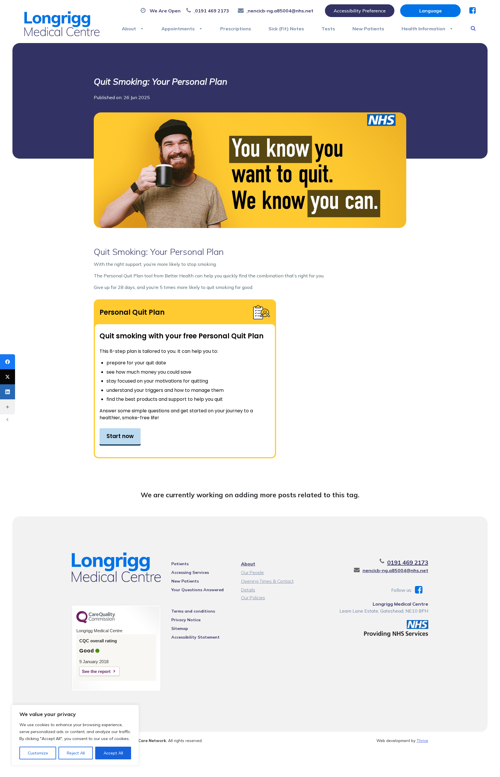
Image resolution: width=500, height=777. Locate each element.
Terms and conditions (193, 611)
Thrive (422, 740)
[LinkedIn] (7, 391)
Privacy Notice (186, 619)
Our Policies (253, 597)
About (129, 28)
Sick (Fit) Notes (286, 28)
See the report (96, 671)
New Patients (368, 28)
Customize (38, 753)
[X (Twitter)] (7, 376)
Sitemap (179, 628)
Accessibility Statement (195, 637)
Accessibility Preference (360, 11)
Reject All (76, 753)
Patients (180, 563)
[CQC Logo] (95, 622)
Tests (328, 28)
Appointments (178, 28)
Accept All (113, 753)
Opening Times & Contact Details (267, 581)
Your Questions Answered (197, 589)
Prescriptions (235, 28)
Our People (252, 572)
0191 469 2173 (407, 562)
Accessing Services (190, 572)
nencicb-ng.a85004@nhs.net (395, 570)
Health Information (423, 28)
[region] (75, 735)
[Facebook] (7, 361)
